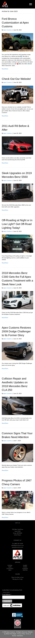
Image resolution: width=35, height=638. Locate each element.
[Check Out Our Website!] (17, 94)
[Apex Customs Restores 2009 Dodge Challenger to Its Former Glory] (17, 351)
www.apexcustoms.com (17, 547)
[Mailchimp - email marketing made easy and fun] (12, 605)
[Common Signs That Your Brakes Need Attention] (17, 453)
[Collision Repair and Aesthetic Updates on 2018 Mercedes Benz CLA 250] (17, 405)
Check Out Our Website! (16, 78)
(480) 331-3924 (18, 543)
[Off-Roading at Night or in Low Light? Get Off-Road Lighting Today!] (17, 243)
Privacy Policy (21, 633)
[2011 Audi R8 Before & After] (17, 145)
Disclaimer (20, 635)
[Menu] (31, 4)
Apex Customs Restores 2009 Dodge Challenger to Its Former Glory (16, 331)
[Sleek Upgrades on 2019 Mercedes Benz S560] (17, 192)
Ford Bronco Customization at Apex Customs (15, 22)
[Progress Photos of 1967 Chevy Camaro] (17, 500)
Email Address (6, 594)
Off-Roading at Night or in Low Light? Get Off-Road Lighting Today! (17, 224)
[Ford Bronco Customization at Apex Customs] (17, 42)
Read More (5, 69)
